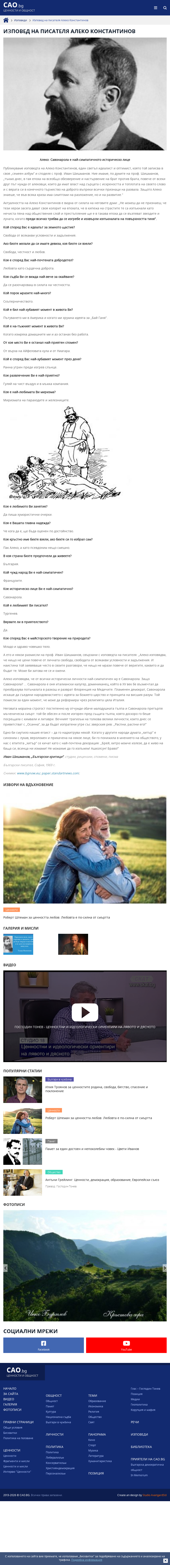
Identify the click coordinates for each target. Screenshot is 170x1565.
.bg (19, 7)
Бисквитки (10, 1432)
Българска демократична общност (147, 1467)
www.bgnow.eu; (29, 773)
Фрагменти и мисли (16, 1461)
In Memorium (139, 1475)
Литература (96, 1455)
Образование (97, 1401)
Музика (93, 1450)
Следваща (5, 1268)
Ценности (9, 1455)
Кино (91, 1440)
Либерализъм (55, 1457)
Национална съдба (58, 1417)
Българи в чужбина (58, 1422)
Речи (135, 1422)
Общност (52, 1401)
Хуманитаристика (100, 1461)
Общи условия (12, 1427)
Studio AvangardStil (155, 1495)
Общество (95, 1417)
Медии (135, 1399)
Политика (52, 1452)
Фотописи (12, 1410)
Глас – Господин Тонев (145, 1388)
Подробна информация (86, 1559)
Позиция (137, 1394)
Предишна (165, 1268)
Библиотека (141, 1447)
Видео (8, 1399)
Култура (51, 1411)
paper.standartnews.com (60, 773)
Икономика (95, 1406)
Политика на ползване (18, 1438)
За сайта (10, 1394)
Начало (9, 1388)
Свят (91, 1422)
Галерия (10, 1404)
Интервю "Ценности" (17, 1471)
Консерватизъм (56, 1463)
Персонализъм (56, 1473)
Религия (93, 1411)
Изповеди (20, 20)
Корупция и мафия (143, 1410)
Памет (50, 1406)
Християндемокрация (60, 1468)
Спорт (92, 1445)
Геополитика (139, 1404)
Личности (55, 1434)
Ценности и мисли (15, 1466)
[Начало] (6, 20)
